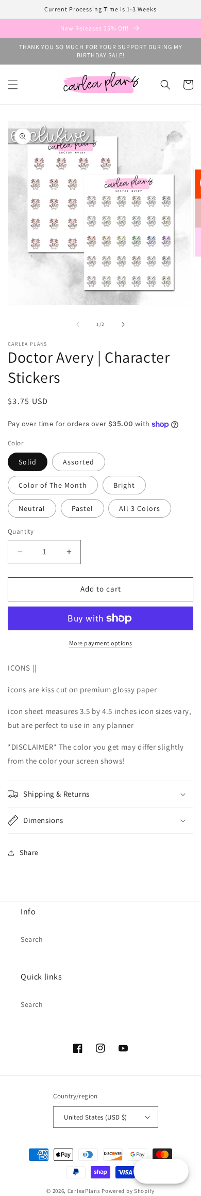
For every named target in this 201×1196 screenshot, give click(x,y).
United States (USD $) (95, 1117)
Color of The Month (53, 485)
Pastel (82, 508)
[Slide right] (123, 324)
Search (32, 939)
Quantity (21, 531)
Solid (28, 462)
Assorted (78, 462)
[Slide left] (77, 324)
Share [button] (29, 852)
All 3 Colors (139, 508)
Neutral (32, 508)
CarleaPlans (84, 1190)
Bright (124, 485)
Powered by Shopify (128, 1190)
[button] (13, 84)
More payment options (100, 643)
